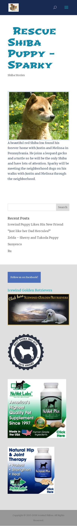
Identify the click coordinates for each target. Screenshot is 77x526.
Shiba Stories (16, 75)
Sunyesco (15, 244)
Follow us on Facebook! (24, 277)
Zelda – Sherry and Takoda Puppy (33, 237)
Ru (10, 251)
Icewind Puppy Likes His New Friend (35, 224)
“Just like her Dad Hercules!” (29, 231)
